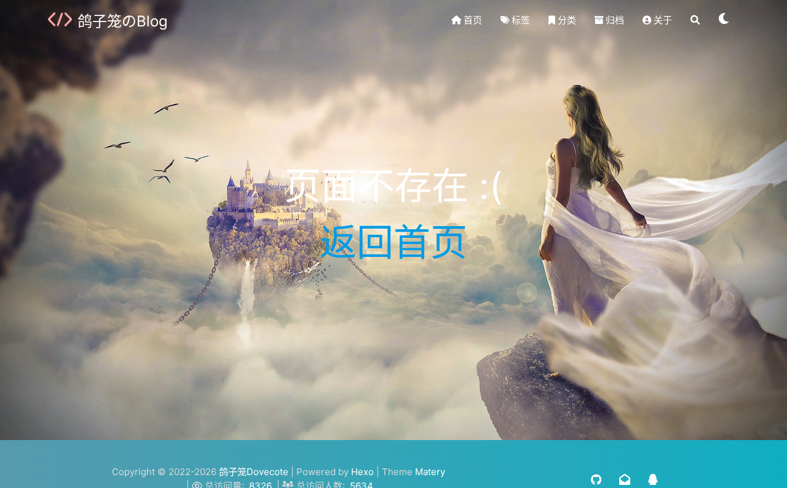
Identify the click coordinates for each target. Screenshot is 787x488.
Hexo (362, 472)
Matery (430, 472)
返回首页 (393, 242)
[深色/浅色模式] (724, 20)
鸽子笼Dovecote (253, 472)
